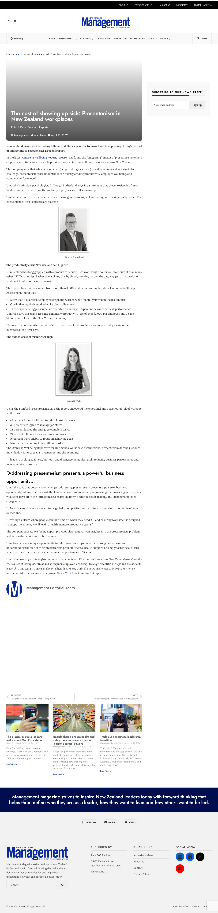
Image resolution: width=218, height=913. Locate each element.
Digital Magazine (203, 5)
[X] (200, 857)
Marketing (120, 39)
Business (85, 39)
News (52, 39)
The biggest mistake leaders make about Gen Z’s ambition (24, 738)
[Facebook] (190, 857)
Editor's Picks (18, 127)
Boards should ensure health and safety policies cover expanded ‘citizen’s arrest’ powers (73, 740)
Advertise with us (143, 5)
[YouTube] (180, 868)
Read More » (11, 764)
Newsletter (182, 5)
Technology (137, 39)
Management (67, 39)
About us (123, 5)
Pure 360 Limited (101, 855)
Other (164, 39)
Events (152, 39)
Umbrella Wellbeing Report (39, 157)
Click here (71, 573)
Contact (138, 867)
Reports (43, 127)
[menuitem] (68, 38)
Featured (32, 127)
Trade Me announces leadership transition (120, 738)
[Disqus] (74, 648)
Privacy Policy (141, 873)
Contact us (164, 5)
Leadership (103, 39)
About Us (138, 861)
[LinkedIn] (180, 857)
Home (9, 54)
